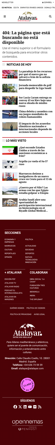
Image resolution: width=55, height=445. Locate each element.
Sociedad (29, 250)
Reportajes (10, 253)
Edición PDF (10, 279)
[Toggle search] (50, 16)
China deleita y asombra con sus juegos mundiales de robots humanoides (35, 114)
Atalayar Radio (12, 287)
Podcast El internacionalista (13, 291)
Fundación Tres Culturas (37, 286)
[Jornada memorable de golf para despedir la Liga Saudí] (10, 88)
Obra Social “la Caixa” (37, 280)
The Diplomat (36, 299)
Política (29, 239)
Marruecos (10, 246)
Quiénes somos (17, 308)
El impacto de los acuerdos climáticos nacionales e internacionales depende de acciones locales (35, 128)
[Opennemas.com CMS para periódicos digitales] (27, 425)
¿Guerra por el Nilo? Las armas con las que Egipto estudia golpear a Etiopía (33, 190)
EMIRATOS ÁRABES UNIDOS (31, 8)
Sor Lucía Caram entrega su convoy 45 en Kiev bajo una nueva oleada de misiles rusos (35, 102)
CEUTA (16, 8)
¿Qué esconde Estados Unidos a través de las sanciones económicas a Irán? (33, 151)
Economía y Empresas (10, 240)
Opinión (8, 257)
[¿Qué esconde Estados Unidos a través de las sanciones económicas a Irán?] (10, 150)
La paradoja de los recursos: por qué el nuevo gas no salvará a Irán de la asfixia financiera (35, 75)
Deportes (29, 253)
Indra (32, 296)
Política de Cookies (36, 308)
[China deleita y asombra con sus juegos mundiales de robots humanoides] (10, 114)
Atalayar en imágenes (10, 298)
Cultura (8, 250)
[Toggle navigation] (4, 16)
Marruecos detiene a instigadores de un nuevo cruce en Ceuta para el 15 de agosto (35, 178)
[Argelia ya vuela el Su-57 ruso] (10, 164)
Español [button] (48, 2)
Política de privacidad (20, 314)
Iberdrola (34, 292)
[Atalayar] (27, 16)
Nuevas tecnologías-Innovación (31, 259)
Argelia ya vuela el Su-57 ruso (33, 163)
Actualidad (30, 246)
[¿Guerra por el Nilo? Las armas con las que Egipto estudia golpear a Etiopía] (10, 190)
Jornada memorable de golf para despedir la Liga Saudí (35, 87)
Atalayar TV (10, 283)
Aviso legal (39, 314)
